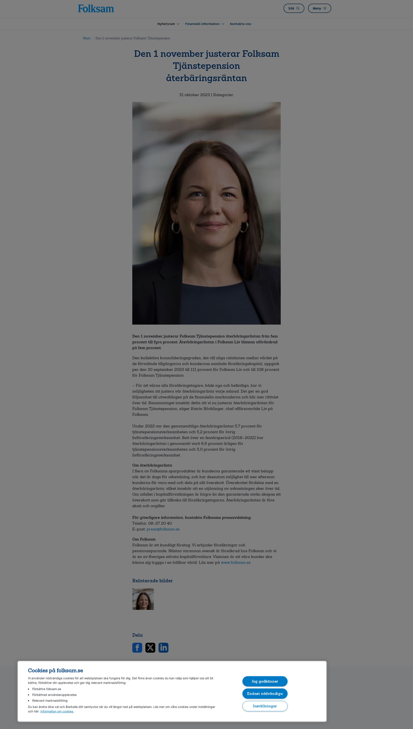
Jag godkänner (265, 681)
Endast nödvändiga (265, 693)
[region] (172, 691)
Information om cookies (56, 711)
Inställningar (265, 705)
